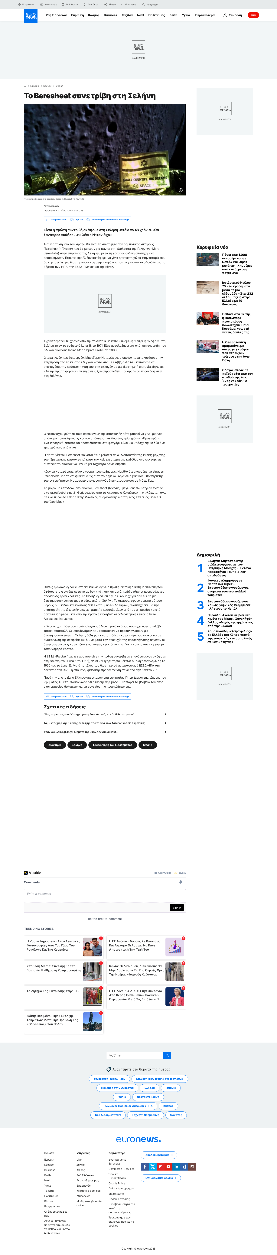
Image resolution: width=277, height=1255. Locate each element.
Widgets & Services (88, 1190)
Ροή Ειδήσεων (56, 15)
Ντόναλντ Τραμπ (148, 1097)
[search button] (144, 5)
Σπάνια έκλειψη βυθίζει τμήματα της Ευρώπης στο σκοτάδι (80, 731)
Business (110, 15)
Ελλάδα (150, 1088)
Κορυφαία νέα (212, 247)
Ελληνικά (27, 4)
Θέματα (49, 1153)
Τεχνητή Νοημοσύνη (145, 1115)
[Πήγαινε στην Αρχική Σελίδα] (30, 16)
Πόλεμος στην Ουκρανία (117, 1088)
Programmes (52, 1206)
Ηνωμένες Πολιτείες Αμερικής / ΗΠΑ (128, 1106)
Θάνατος (176, 1115)
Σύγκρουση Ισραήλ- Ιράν (109, 1078)
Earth (173, 15)
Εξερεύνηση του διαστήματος (112, 744)
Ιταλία (122, 1097)
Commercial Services (121, 1168)
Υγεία (186, 15)
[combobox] (163, 5)
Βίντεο (48, 1201)
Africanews (83, 1196)
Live (253, 15)
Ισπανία (171, 1088)
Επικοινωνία (116, 1193)
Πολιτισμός (156, 15)
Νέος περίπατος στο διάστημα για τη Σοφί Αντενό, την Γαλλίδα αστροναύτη (90, 714)
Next (140, 15)
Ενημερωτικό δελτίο (159, 1178)
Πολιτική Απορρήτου (121, 1188)
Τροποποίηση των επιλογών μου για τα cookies (121, 1221)
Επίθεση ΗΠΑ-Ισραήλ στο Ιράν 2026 (159, 1078)
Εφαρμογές (84, 1185)
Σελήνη (77, 744)
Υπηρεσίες (83, 1153)
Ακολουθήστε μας (88, 1180)
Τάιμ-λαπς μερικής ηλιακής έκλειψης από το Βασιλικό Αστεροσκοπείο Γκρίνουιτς (94, 723)
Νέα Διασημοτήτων (108, 1115)
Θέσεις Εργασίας (119, 1199)
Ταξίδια (127, 15)
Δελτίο (81, 1164)
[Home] (25, 85)
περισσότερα (117, 1153)
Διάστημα (54, 744)
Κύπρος (168, 1106)
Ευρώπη (77, 15)
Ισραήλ (59, 86)
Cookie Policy (117, 1183)
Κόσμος (93, 15)
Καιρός (81, 1169)
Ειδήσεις (34, 86)
